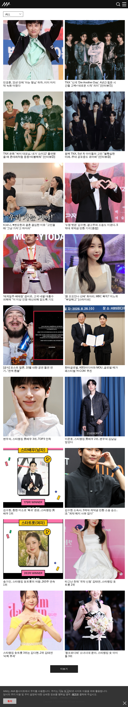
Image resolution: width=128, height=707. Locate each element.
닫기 (124, 703)
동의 (10, 701)
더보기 (64, 668)
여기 (74, 694)
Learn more (33, 55)
